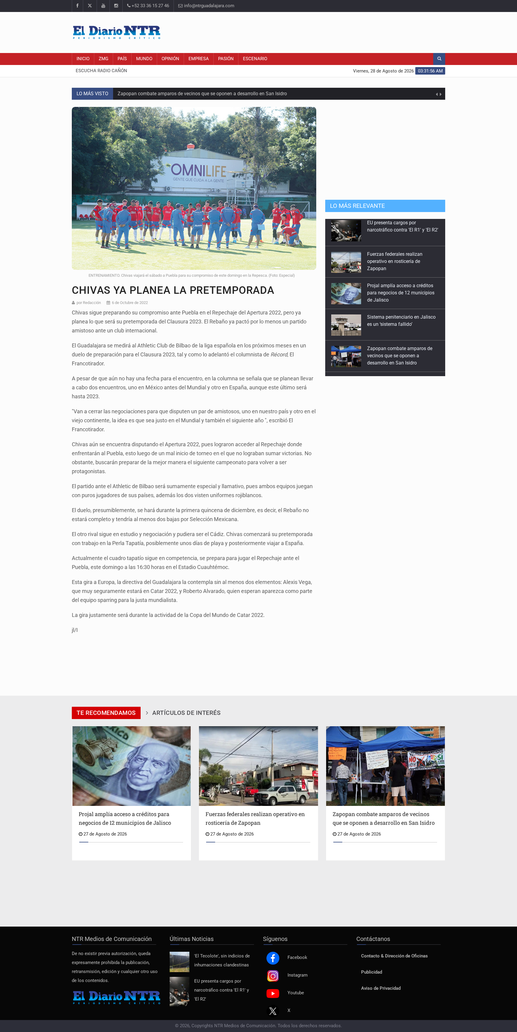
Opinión (170, 58)
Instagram (298, 975)
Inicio (83, 58)
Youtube (296, 992)
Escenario (255, 58)
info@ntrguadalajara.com (208, 5)
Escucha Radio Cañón (101, 70)
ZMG (103, 58)
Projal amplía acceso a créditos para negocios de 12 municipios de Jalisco (400, 265)
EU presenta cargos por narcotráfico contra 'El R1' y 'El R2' (221, 990)
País (122, 58)
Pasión (226, 58)
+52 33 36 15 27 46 (149, 5)
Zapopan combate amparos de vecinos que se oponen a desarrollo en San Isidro (202, 90)
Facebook (297, 957)
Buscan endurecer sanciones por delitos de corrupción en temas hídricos (401, 360)
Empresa (198, 58)
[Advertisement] (336, 31)
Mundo (144, 58)
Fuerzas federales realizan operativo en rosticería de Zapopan (394, 234)
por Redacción (89, 302)
